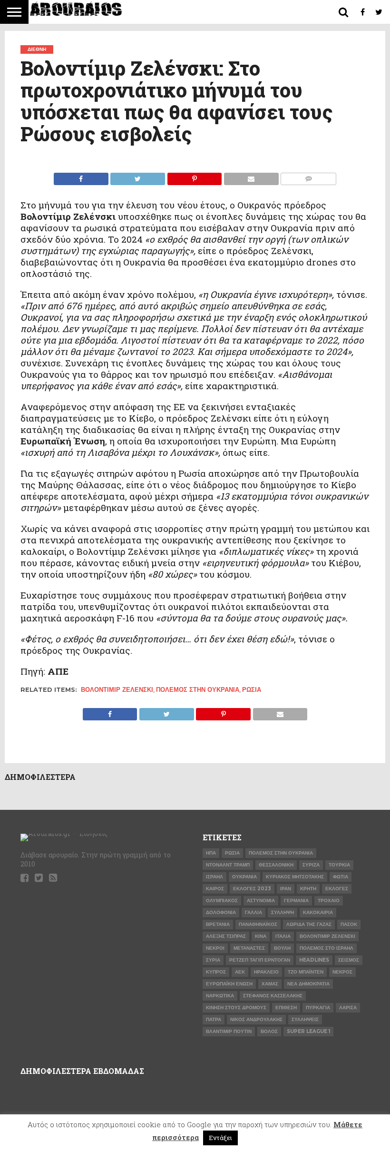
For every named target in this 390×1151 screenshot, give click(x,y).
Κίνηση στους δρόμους (236, 1007)
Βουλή (282, 948)
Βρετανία (218, 924)
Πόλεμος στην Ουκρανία (197, 689)
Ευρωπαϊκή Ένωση (229, 984)
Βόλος (269, 1031)
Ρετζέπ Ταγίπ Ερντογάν (259, 960)
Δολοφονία (221, 912)
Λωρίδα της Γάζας (309, 924)
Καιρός (215, 888)
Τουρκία (339, 865)
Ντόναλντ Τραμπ (228, 865)
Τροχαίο (329, 900)
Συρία (213, 960)
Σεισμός (348, 960)
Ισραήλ (214, 877)
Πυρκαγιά (318, 1007)
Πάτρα (213, 1019)
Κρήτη (308, 888)
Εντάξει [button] (220, 1137)
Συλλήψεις (305, 1019)
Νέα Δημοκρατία (308, 984)
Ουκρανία (244, 877)
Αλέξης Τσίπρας (226, 936)
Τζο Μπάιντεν (305, 972)
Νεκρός (342, 972)
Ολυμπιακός (222, 900)
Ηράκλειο (266, 972)
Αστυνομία (261, 900)
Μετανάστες (249, 948)
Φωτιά (340, 877)
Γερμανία (296, 900)
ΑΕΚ (240, 972)
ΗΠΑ (211, 853)
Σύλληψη (282, 912)
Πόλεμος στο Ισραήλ (326, 948)
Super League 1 (308, 1031)
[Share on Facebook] (81, 176)
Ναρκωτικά (220, 996)
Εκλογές (336, 888)
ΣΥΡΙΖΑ (311, 865)
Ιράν (285, 888)
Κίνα (260, 936)
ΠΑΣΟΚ (349, 924)
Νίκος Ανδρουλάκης (256, 1019)
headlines (314, 960)
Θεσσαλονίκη (276, 865)
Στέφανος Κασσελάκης (272, 996)
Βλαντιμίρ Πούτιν (229, 1031)
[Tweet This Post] (137, 176)
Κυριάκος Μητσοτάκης (295, 877)
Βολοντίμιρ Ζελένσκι (117, 689)
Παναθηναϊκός (258, 924)
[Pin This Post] (194, 176)
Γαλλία (253, 912)
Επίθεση (286, 1007)
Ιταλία (283, 936)
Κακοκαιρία (318, 912)
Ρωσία (251, 689)
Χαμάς (270, 984)
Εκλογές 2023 (252, 888)
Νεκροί (215, 948)
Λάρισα (348, 1007)
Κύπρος (216, 972)
